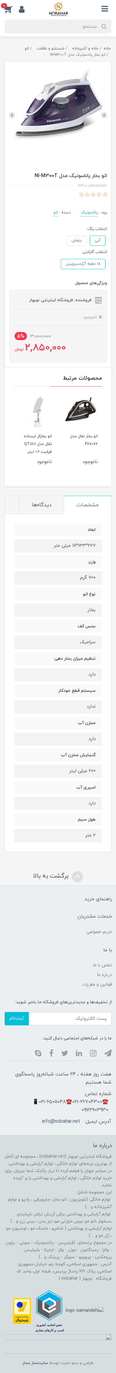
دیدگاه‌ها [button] (41, 505)
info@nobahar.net (61, 1121)
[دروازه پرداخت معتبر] (22, 1310)
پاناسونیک (89, 212)
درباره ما (104, 975)
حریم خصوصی (99, 932)
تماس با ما (102, 965)
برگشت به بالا (51, 876)
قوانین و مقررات (97, 984)
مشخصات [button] (87, 505)
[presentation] (104, 115)
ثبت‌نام (17, 1018)
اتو (56, 212)
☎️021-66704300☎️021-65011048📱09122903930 (70, 1106)
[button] (12, 9)
